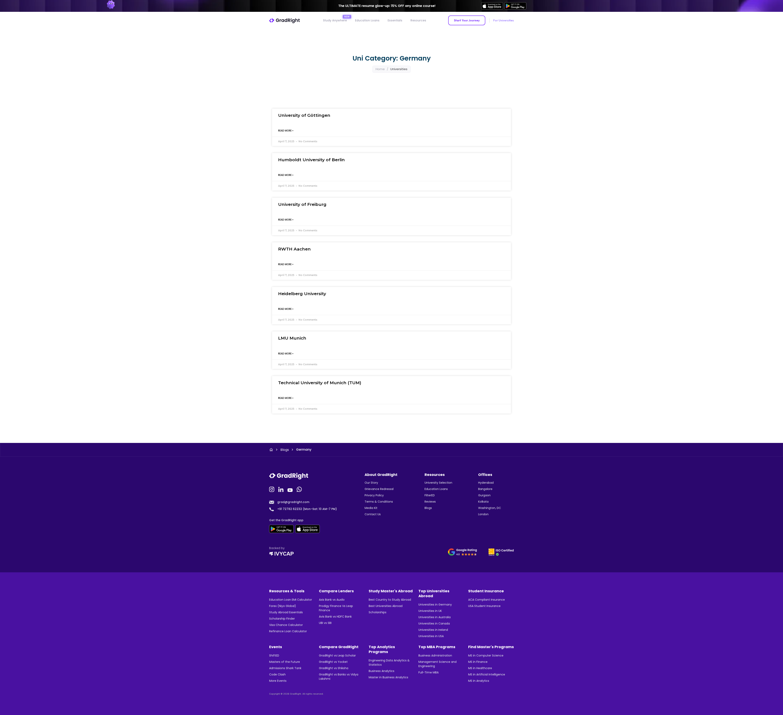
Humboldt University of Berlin (311, 159)
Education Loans (367, 20)
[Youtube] (291, 489)
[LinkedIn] (281, 489)
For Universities (503, 20)
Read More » (285, 130)
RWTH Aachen (294, 249)
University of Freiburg (302, 204)
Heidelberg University (302, 293)
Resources (418, 20)
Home (380, 69)
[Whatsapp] (300, 489)
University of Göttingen (304, 115)
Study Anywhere (335, 20)
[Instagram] (272, 489)
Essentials (395, 20)
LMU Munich (292, 338)
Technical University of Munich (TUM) (319, 382)
